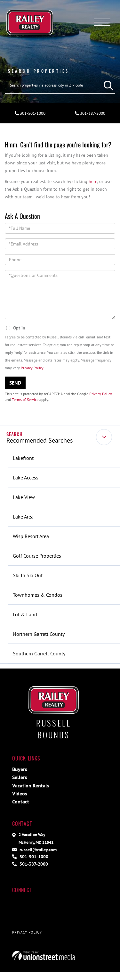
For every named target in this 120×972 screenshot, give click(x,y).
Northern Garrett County (39, 634)
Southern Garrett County (39, 653)
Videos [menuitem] (19, 793)
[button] (107, 85)
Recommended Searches (39, 440)
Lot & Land (25, 614)
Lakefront (23, 458)
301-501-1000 (32, 113)
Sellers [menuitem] (19, 777)
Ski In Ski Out (28, 575)
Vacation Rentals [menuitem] (30, 785)
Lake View (24, 497)
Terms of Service (25, 399)
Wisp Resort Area (31, 536)
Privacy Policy (32, 367)
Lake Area (23, 516)
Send (15, 382)
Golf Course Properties (37, 555)
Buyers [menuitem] (19, 769)
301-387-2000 (33, 864)
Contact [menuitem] (20, 801)
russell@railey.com (37, 849)
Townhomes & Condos (37, 595)
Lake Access (25, 477)
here (93, 181)
